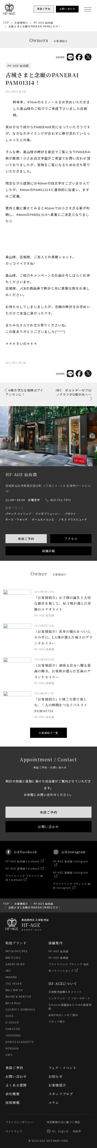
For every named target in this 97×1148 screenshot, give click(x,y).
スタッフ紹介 (56, 1021)
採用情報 (12, 1102)
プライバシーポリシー (19, 1122)
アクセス (71, 538)
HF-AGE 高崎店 (58, 957)
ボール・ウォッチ (16, 519)
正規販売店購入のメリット (65, 992)
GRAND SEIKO (15, 964)
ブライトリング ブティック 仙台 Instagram (72, 886)
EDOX (9, 1016)
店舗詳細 (48, 551)
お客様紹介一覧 (48, 733)
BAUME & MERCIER (18, 996)
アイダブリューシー (48, 513)
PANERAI (11, 977)
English (63, 1131)
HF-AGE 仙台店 (43, 22)
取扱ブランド (16, 943)
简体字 (77, 1131)
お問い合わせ (48, 826)
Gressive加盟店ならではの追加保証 (70, 1006)
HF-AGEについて (62, 983)
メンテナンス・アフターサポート (69, 998)
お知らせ (55, 1076)
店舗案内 (55, 943)
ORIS (8, 1055)
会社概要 (12, 1093)
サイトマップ (13, 1131)
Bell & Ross (13, 1003)
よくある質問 (16, 1085)
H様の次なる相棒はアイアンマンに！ (24, 392)
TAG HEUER (13, 983)
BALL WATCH (14, 990)
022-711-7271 (60, 500)
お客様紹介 (21, 22)
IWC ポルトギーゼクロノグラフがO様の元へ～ (74, 392)
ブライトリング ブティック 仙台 (68, 964)
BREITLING (13, 957)
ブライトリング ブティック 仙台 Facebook (24, 878)
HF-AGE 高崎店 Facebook (22, 868)
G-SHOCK (12, 1022)
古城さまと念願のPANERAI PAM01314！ (34, 26)
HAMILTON (12, 1029)
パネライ (70, 513)
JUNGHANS (13, 1035)
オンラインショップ (61, 970)
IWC (8, 970)
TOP (6, 22)
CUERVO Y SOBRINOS (20, 1009)
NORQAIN (12, 1048)
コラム (53, 1102)
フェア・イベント (62, 1067)
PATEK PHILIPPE (16, 951)
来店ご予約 (26, 538)
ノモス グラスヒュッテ (72, 519)
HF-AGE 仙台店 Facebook (22, 861)
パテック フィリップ (18, 513)
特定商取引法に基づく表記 (63, 1122)
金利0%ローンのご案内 (63, 1015)
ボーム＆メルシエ (43, 519)
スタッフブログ (60, 1093)
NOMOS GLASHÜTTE (19, 1042)
